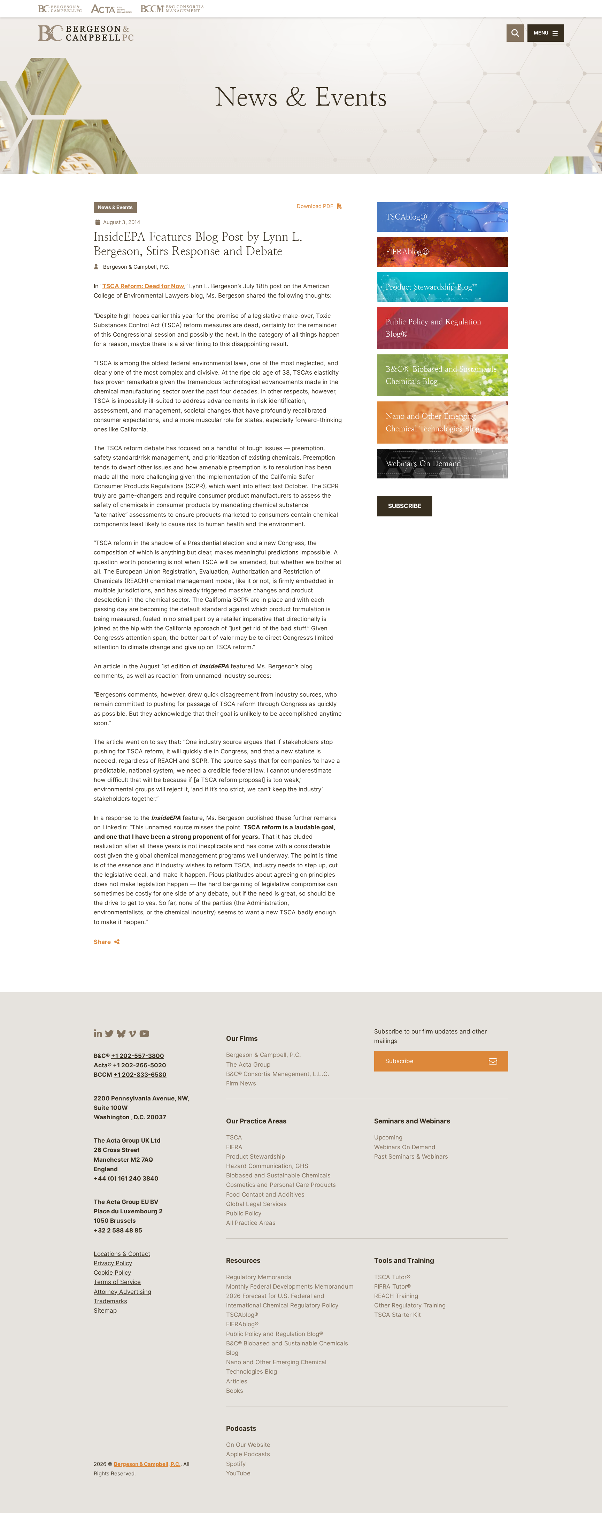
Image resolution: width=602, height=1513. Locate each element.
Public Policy (243, 1213)
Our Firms (242, 1039)
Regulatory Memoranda (259, 1277)
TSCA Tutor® (392, 1277)
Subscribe (404, 505)
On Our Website (248, 1444)
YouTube (238, 1473)
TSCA (234, 1137)
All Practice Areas (251, 1222)
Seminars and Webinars (412, 1121)
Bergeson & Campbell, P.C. (147, 1464)
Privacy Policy (113, 1263)
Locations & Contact (122, 1253)
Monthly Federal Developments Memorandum (290, 1286)
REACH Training (396, 1295)
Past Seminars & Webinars (411, 1156)
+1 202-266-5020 (139, 1065)
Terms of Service (117, 1281)
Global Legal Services (256, 1203)
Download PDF (315, 206)
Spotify (236, 1463)
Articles (236, 1381)
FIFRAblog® (242, 1324)
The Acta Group (248, 1064)
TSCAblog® (242, 1314)
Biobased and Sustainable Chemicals (278, 1175)
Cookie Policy (112, 1272)
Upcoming (388, 1137)
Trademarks (110, 1301)
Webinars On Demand (404, 1147)
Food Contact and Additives (265, 1194)
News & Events (115, 207)
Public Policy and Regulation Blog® (274, 1333)
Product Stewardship (255, 1156)
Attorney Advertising (122, 1291)
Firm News (241, 1083)
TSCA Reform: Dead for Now (143, 286)
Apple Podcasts (248, 1454)
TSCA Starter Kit (397, 1314)
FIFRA (234, 1147)
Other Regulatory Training (410, 1305)
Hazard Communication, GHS (267, 1165)
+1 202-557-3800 (137, 1055)
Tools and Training (404, 1261)
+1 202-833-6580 (140, 1074)
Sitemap (105, 1310)
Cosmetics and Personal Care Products (281, 1184)
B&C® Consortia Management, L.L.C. (277, 1073)
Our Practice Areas (256, 1121)
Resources (243, 1261)
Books (234, 1390)
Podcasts (241, 1428)
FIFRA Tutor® (392, 1286)
